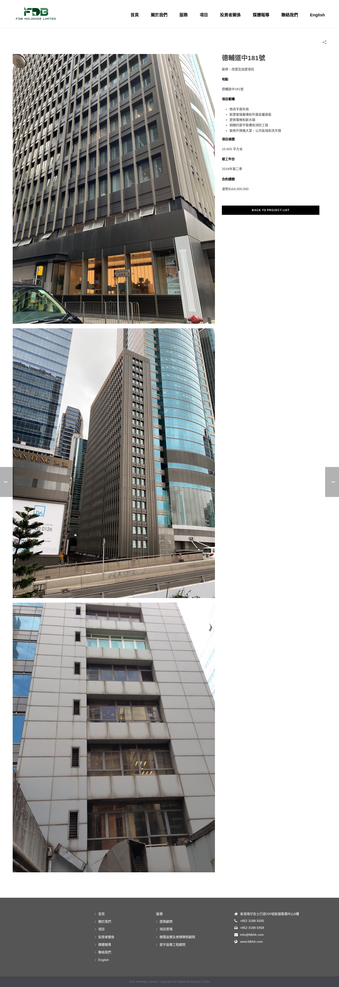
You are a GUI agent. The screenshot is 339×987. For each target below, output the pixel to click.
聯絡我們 (289, 15)
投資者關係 (230, 15)
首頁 (135, 15)
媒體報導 (261, 15)
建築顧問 (166, 921)
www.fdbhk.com (251, 941)
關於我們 (159, 15)
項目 (204, 15)
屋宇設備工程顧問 (172, 944)
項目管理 (166, 929)
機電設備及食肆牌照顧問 (177, 937)
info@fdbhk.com (252, 934)
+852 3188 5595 (252, 921)
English (317, 15)
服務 (183, 15)
